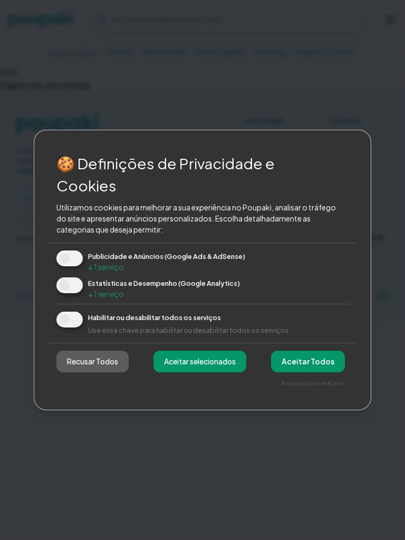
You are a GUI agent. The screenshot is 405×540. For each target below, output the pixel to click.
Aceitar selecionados (200, 361)
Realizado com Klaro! (313, 383)
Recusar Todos (92, 361)
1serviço (106, 267)
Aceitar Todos (308, 361)
